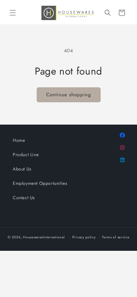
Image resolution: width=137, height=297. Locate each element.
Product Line (26, 154)
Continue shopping (68, 94)
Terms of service (115, 237)
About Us (22, 169)
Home (19, 140)
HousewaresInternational (44, 237)
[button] (13, 13)
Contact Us (24, 197)
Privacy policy (84, 237)
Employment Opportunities (40, 183)
